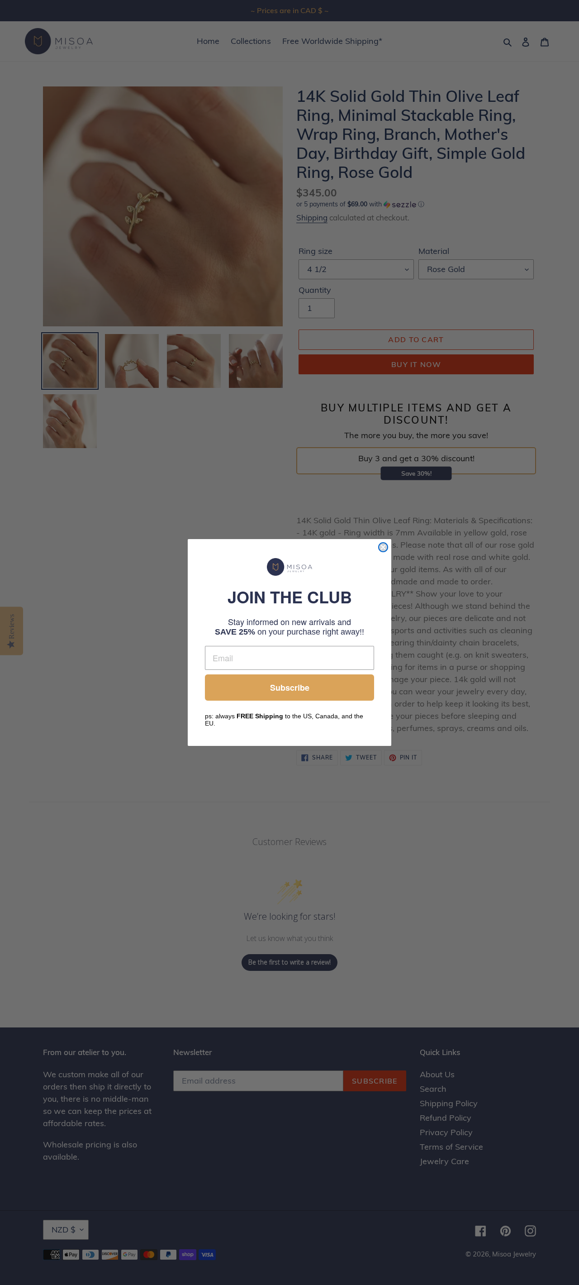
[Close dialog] (383, 547)
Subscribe (289, 687)
